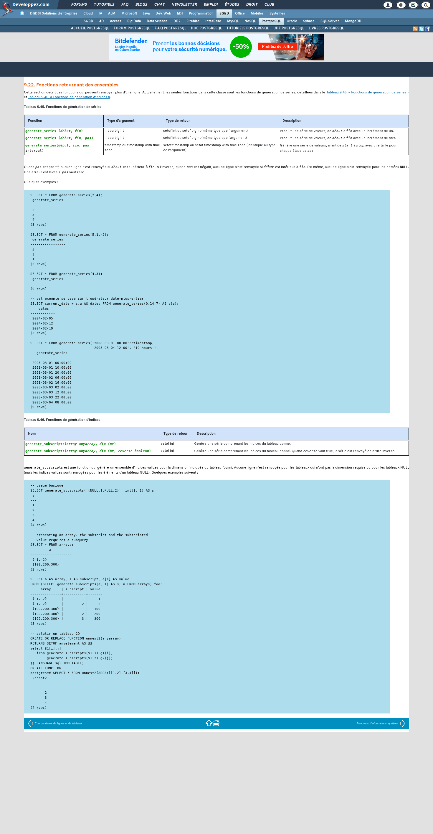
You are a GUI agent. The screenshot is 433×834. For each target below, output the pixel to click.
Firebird (192, 21)
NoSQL (250, 21)
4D (101, 21)
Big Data (134, 21)
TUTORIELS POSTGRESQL (248, 28)
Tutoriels (104, 4)
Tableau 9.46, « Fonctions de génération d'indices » (69, 97)
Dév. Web (163, 13)
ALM (111, 13)
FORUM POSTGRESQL (132, 28)
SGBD (224, 13)
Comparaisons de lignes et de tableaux (58, 723)
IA (100, 13)
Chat (159, 4)
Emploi (210, 4)
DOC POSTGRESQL (206, 28)
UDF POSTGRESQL (288, 28)
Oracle (292, 21)
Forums (78, 4)
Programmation (201, 13)
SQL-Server (329, 21)
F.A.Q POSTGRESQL (170, 28)
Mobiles (257, 13)
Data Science (157, 21)
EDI (180, 13)
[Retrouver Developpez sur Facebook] (427, 29)
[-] (215, 722)
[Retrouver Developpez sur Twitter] (421, 29)
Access (115, 21)
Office (240, 13)
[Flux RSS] (415, 29)
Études (231, 4)
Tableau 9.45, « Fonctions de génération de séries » (367, 92)
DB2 (177, 21)
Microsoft (129, 13)
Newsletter (184, 4)
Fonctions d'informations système (377, 723)
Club (269, 4)
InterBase (213, 21)
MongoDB (353, 21)
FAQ (124, 4)
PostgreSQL (271, 21)
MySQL (233, 21)
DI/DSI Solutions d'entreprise (53, 13)
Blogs (141, 4)
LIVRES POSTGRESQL (326, 28)
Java (146, 13)
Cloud (88, 13)
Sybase (309, 21)
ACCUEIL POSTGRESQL (90, 28)
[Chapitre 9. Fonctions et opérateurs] (208, 722)
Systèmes (277, 13)
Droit (251, 4)
